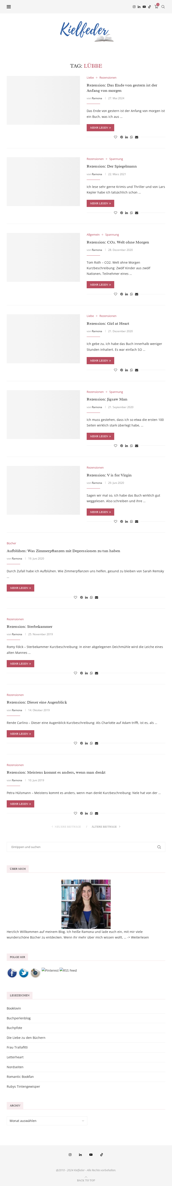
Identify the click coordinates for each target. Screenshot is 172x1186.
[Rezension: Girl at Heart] (43, 338)
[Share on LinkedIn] (126, 137)
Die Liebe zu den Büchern (26, 1037)
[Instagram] (134, 6)
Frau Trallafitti (17, 1047)
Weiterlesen (140, 937)
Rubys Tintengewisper (23, 1086)
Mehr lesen (99, 127)
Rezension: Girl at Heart (108, 323)
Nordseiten (15, 1067)
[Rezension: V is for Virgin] (43, 490)
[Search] (163, 6)
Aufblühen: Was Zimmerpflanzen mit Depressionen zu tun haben (63, 550)
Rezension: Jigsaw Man (107, 399)
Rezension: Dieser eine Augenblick (37, 702)
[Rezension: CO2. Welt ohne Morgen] (43, 257)
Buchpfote (14, 1028)
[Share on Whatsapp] (131, 137)
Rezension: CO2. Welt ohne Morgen (118, 242)
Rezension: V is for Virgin (109, 475)
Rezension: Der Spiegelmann (112, 166)
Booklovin (14, 1008)
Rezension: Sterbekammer (29, 626)
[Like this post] (115, 137)
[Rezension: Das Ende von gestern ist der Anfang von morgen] (43, 100)
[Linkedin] (139, 6)
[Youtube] (144, 6)
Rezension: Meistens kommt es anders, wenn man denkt (56, 772)
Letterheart (15, 1057)
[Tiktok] (149, 6)
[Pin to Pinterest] (121, 137)
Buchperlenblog (19, 1018)
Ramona (97, 98)
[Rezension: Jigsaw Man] (43, 414)
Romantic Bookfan (20, 1076)
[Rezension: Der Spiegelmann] (43, 181)
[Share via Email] (136, 137)
